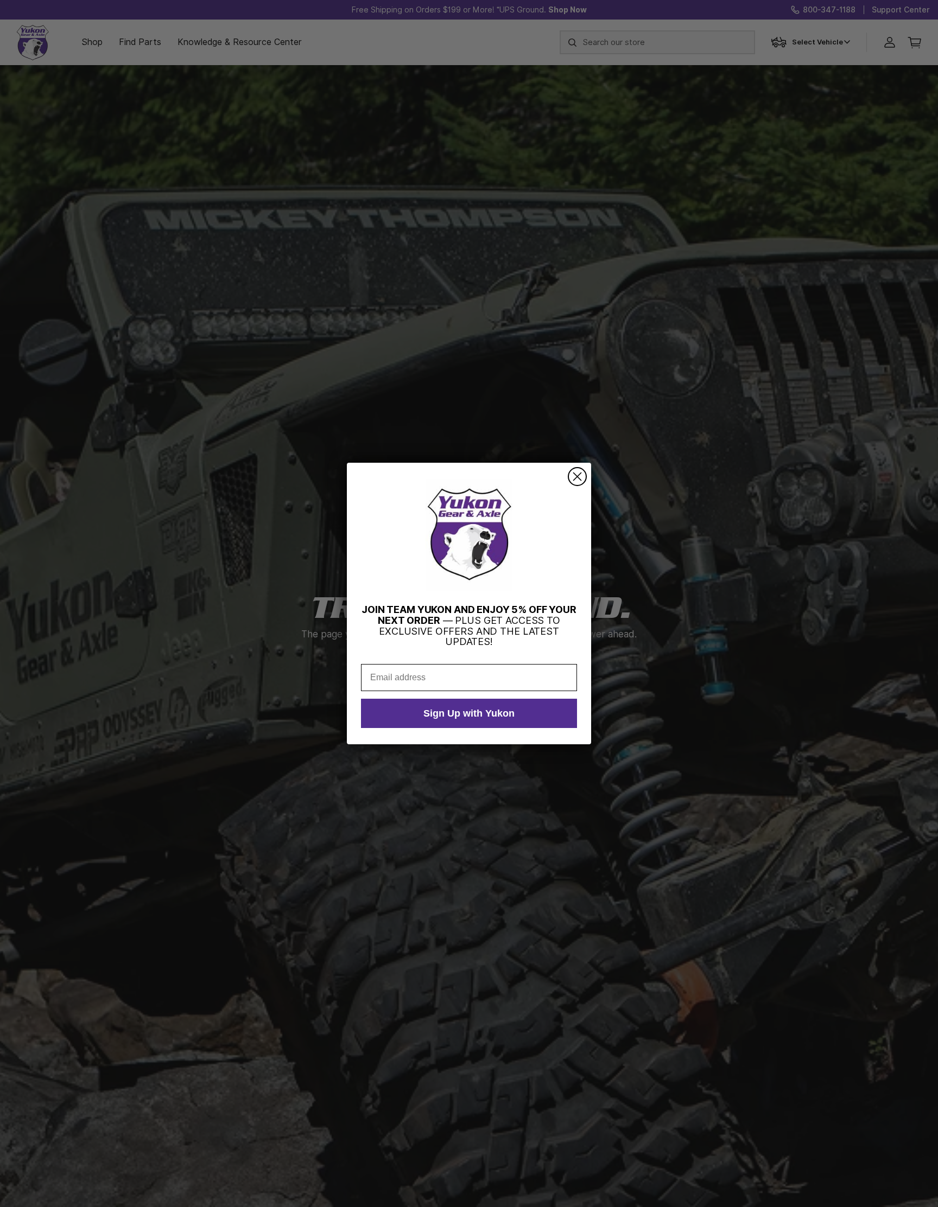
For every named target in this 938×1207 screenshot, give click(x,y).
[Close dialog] (577, 476)
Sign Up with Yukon (469, 713)
